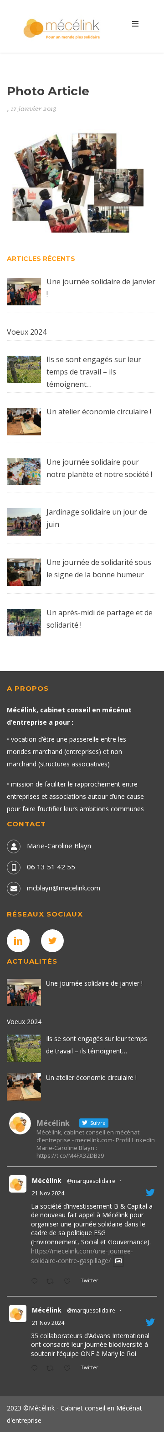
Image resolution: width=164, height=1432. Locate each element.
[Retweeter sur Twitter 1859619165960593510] (52, 1368)
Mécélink (47, 1180)
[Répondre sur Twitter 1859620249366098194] (36, 1282)
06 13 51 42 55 (51, 866)
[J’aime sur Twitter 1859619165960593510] (70, 1368)
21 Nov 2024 (48, 1193)
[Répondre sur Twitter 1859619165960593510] (36, 1368)
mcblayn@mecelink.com (63, 887)
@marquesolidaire (91, 1181)
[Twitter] (54, 940)
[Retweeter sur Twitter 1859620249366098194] (52, 1282)
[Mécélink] (62, 28)
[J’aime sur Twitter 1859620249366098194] (70, 1282)
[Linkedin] (20, 940)
